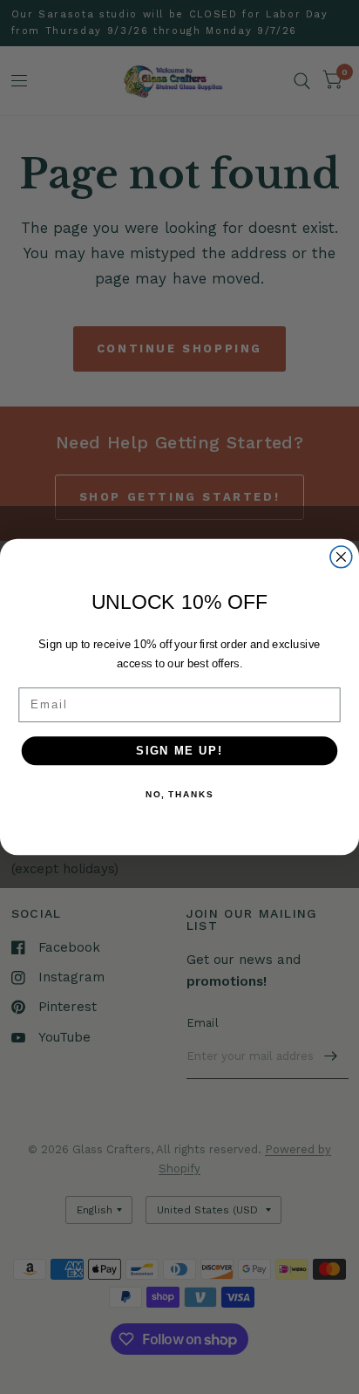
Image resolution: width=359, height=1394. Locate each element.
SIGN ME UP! (179, 750)
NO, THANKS (179, 794)
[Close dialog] (341, 557)
